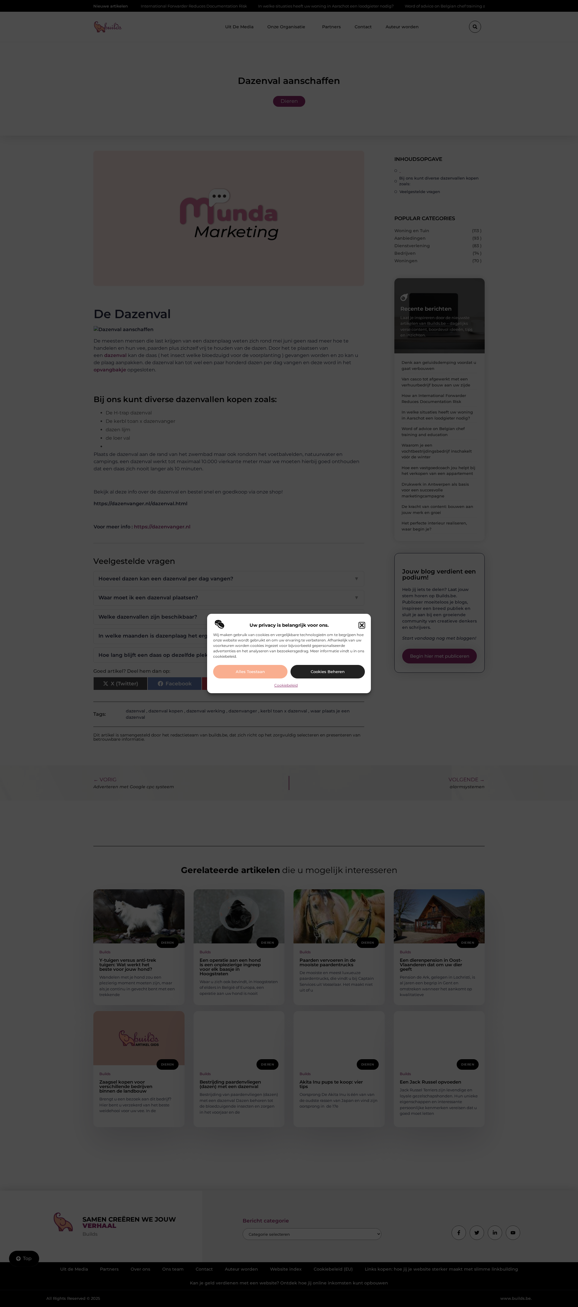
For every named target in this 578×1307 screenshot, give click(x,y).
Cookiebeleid (286, 685)
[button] (362, 625)
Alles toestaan (250, 671)
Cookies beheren (328, 671)
